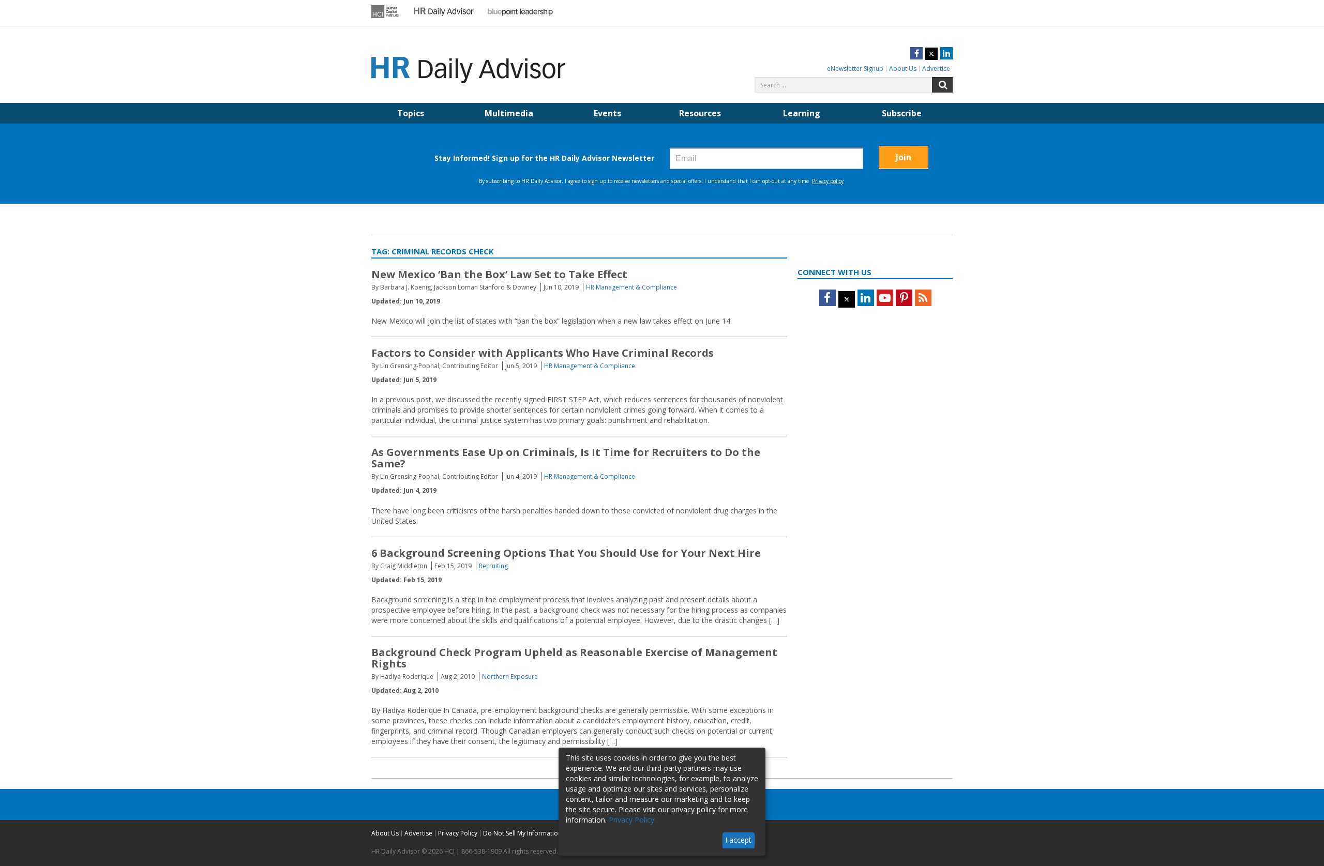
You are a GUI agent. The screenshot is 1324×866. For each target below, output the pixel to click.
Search (942, 85)
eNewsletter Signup (855, 68)
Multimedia (509, 113)
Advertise (936, 68)
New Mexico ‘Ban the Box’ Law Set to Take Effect (499, 274)
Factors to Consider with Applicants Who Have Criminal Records (542, 353)
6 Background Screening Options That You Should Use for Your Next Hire (566, 553)
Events (607, 113)
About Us (902, 68)
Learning (801, 113)
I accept (738, 840)
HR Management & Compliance (631, 287)
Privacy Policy (457, 833)
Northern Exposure (510, 676)
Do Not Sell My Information (522, 833)
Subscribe (902, 113)
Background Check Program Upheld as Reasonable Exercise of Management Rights (574, 658)
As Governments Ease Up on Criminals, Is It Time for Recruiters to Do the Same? (565, 457)
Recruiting (493, 565)
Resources (700, 113)
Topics (410, 113)
